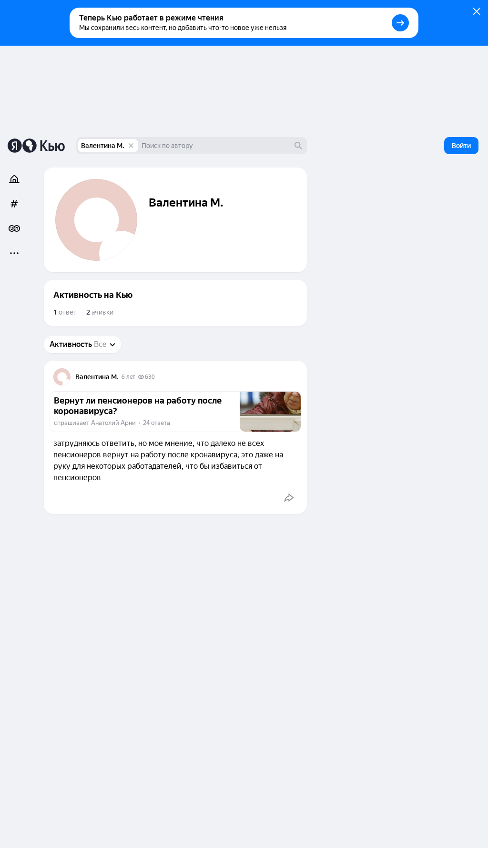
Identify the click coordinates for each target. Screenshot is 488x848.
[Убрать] (131, 145)
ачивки (99, 312)
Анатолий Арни (113, 422)
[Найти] (298, 145)
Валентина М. (102, 145)
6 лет (128, 377)
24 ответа (156, 422)
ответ (65, 312)
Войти (461, 145)
